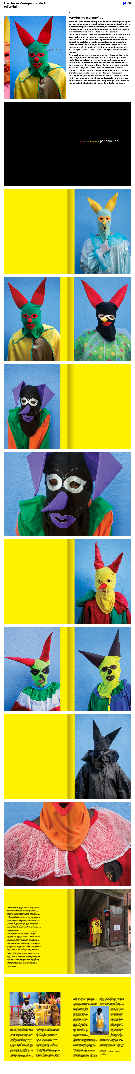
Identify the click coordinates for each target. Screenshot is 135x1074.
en (129, 3)
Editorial (10, 6)
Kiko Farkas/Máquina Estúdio (26, 3)
